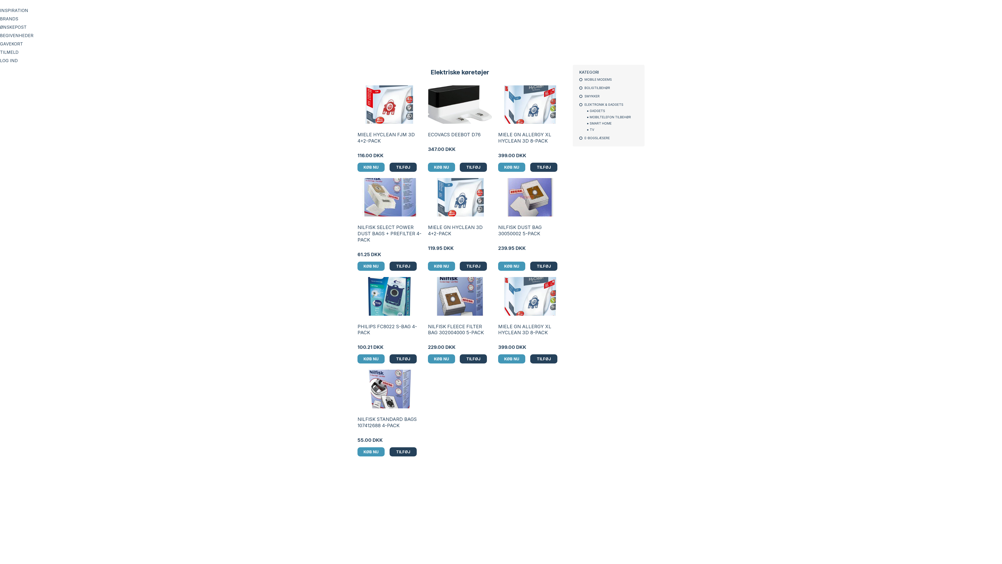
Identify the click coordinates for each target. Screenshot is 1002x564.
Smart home (601, 123)
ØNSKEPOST (13, 27)
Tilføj (403, 167)
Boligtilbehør (597, 88)
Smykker (592, 96)
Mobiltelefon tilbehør (610, 117)
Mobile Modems (598, 79)
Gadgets (597, 111)
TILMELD (9, 52)
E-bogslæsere (597, 138)
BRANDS (9, 18)
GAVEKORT (11, 43)
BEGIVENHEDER (16, 35)
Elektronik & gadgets (603, 105)
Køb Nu (371, 167)
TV (592, 130)
